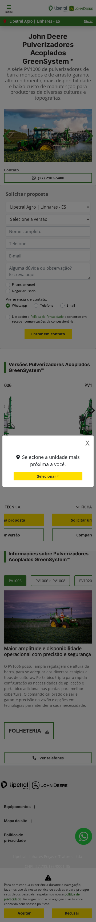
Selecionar (46, 476)
